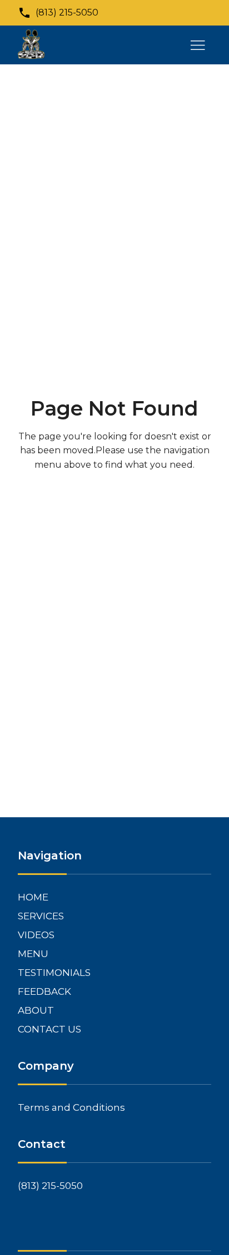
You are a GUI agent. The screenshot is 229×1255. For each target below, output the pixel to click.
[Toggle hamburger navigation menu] (198, 45)
